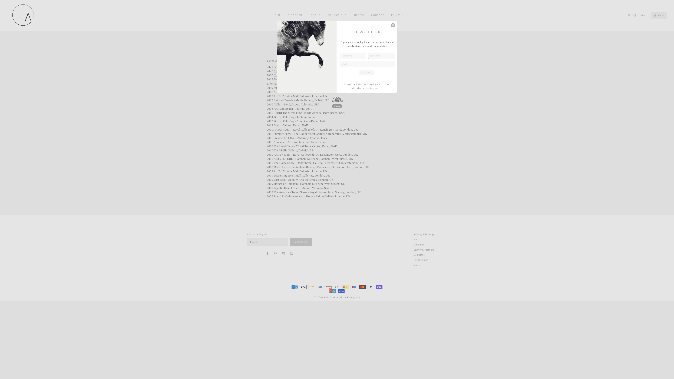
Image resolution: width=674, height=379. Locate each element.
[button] (393, 25)
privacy (337, 106)
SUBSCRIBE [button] (366, 72)
